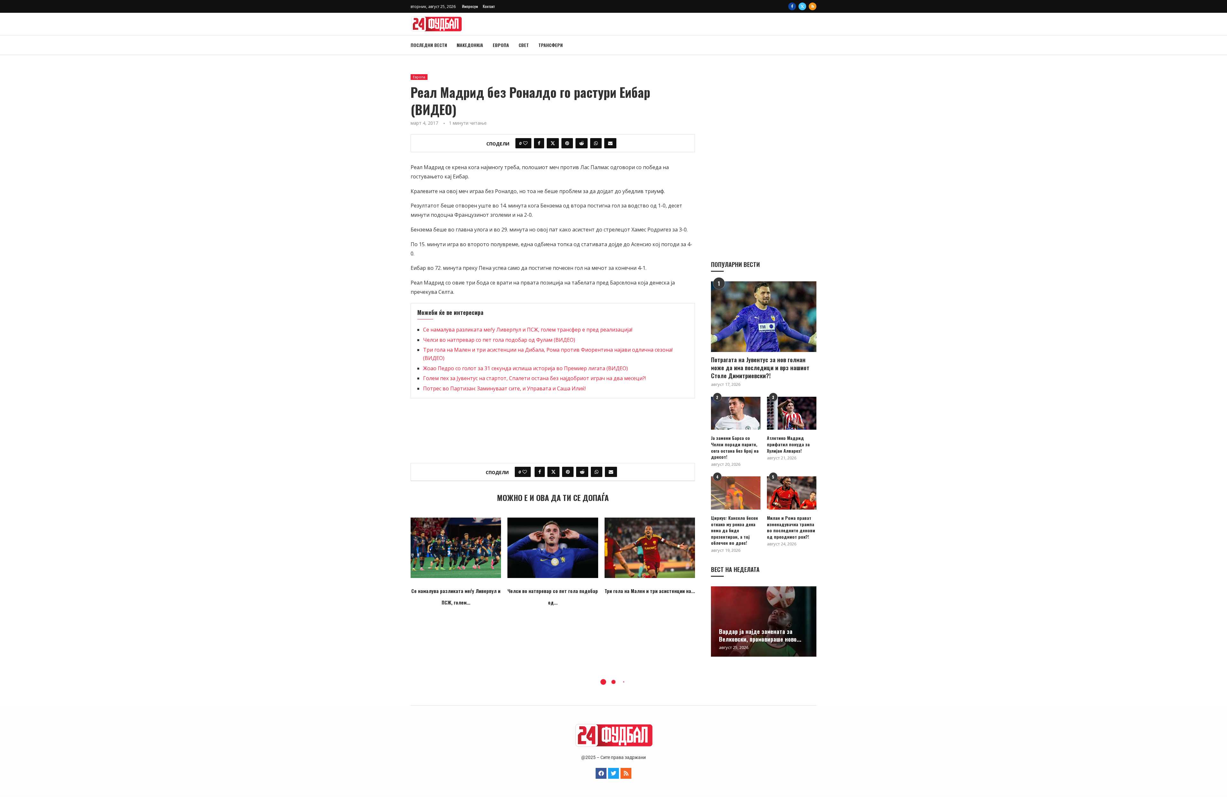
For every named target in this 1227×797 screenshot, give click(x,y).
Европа (501, 45)
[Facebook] (792, 6)
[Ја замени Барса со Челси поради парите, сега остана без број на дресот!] (735, 413)
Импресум (470, 6)
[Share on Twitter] (553, 143)
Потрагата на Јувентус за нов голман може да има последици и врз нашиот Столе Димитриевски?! (760, 368)
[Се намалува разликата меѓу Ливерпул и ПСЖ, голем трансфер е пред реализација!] (456, 548)
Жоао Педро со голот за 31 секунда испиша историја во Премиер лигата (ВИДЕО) (525, 368)
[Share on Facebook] (539, 143)
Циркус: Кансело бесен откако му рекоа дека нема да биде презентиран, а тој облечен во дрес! (734, 530)
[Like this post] (525, 143)
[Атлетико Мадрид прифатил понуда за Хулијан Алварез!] (791, 413)
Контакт (489, 6)
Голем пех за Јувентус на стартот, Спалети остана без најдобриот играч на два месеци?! (534, 378)
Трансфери (550, 45)
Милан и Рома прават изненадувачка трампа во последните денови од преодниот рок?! (791, 527)
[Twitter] (802, 6)
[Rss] (812, 6)
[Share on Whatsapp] (596, 143)
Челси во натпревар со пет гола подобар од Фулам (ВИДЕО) (499, 339)
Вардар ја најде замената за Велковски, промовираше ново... (760, 635)
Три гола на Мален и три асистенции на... (650, 590)
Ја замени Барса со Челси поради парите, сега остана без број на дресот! (735, 447)
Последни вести (429, 45)
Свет (524, 45)
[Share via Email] (610, 143)
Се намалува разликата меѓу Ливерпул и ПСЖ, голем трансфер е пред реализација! (527, 329)
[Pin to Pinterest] (567, 143)
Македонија (470, 45)
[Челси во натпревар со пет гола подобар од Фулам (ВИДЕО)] (552, 548)
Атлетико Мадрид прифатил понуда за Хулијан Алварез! (788, 444)
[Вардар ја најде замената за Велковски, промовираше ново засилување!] (763, 621)
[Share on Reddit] (581, 143)
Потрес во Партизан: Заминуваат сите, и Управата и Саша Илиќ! (504, 388)
